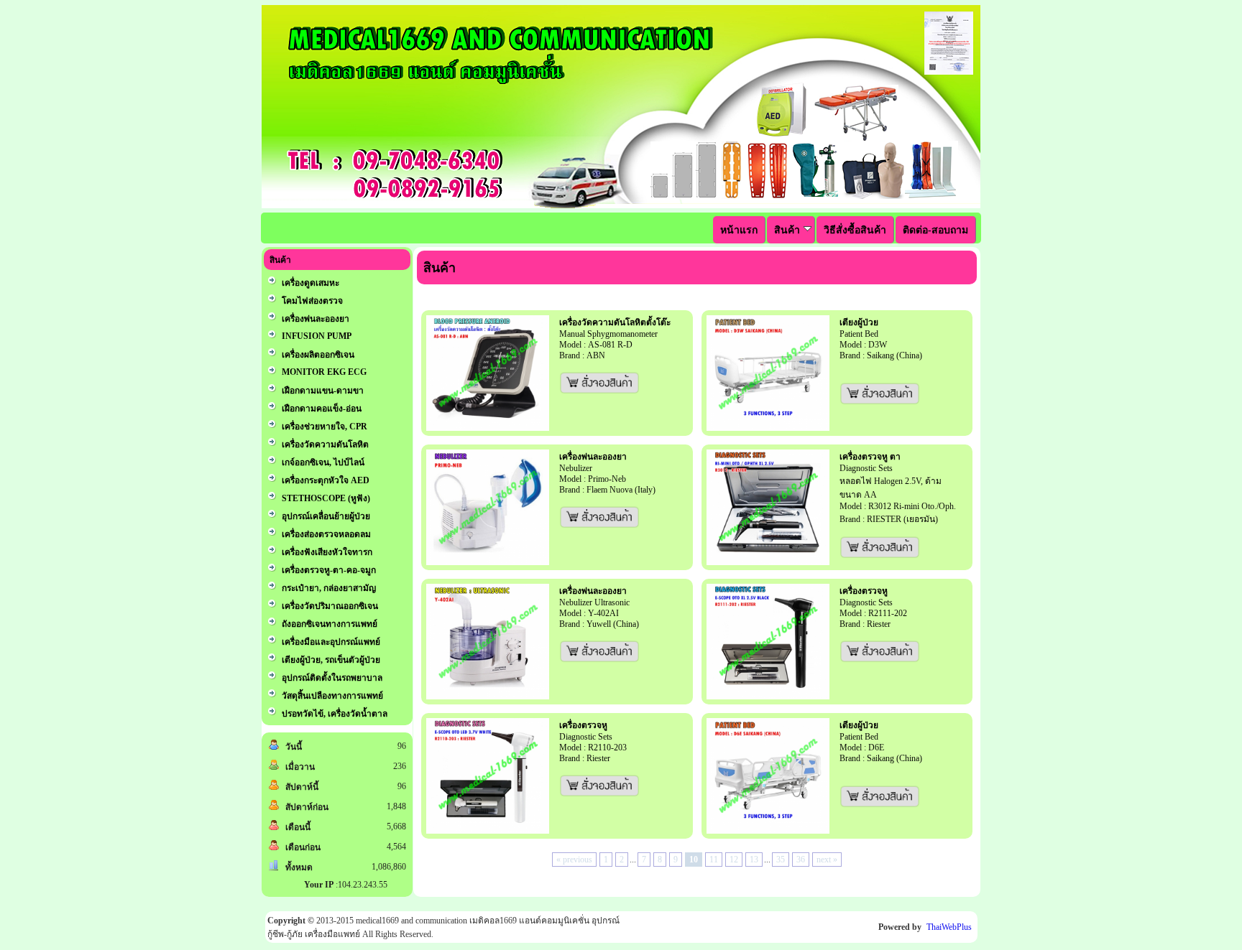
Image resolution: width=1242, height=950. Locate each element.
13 (754, 859)
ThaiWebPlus (949, 927)
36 (800, 859)
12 (734, 859)
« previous (574, 859)
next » (826, 859)
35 (780, 859)
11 (713, 859)
